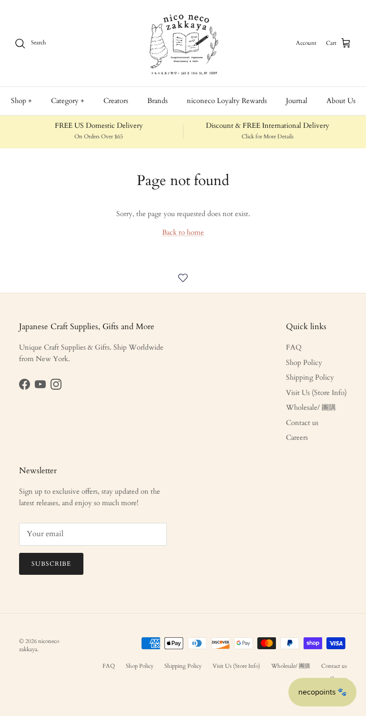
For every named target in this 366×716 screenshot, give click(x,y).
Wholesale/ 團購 (311, 407)
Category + (67, 100)
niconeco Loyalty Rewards (227, 100)
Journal (296, 100)
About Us (341, 100)
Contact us (302, 422)
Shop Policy (304, 362)
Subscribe (51, 564)
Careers (297, 437)
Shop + (21, 100)
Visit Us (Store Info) (316, 392)
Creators (115, 100)
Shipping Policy (310, 377)
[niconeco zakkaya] (183, 43)
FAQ (294, 347)
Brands (157, 100)
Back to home (183, 232)
